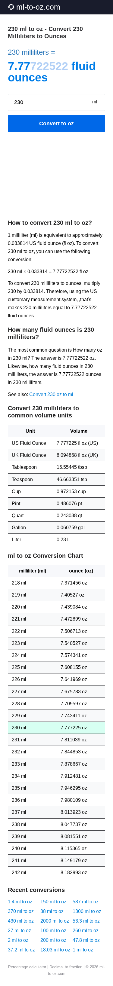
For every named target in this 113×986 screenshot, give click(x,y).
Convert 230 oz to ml (51, 394)
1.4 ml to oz (20, 901)
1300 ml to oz (87, 911)
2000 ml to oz (54, 920)
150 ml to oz (53, 901)
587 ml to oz (86, 901)
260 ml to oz (86, 930)
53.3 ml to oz (86, 920)
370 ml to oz (21, 911)
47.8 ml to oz (86, 940)
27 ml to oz (19, 930)
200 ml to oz (53, 940)
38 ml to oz (52, 911)
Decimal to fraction (65, 967)
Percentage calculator (27, 967)
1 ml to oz (83, 949)
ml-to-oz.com (38, 7)
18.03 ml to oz (55, 949)
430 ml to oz (21, 920)
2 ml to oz (18, 940)
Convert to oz (56, 124)
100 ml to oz (53, 930)
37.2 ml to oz (21, 949)
